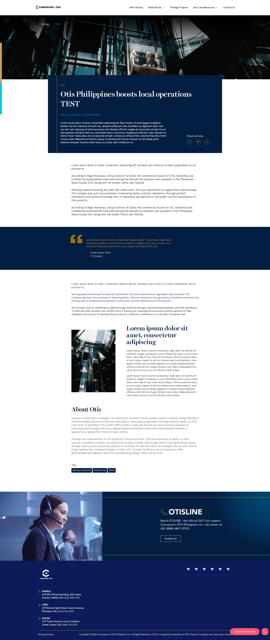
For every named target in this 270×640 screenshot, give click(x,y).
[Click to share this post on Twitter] (198, 142)
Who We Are (136, 7)
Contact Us (229, 7)
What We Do (154, 7)
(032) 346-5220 (66, 611)
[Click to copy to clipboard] (207, 142)
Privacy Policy (46, 634)
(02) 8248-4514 (72, 597)
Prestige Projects (179, 7)
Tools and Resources (204, 7)
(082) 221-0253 (70, 624)
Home (45, 24)
